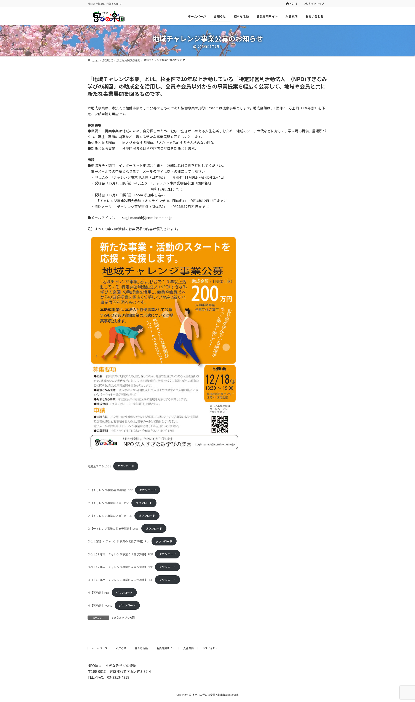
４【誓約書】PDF (99, 592)
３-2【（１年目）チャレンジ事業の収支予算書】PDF (120, 554)
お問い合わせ (210, 648)
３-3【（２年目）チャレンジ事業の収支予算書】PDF (120, 567)
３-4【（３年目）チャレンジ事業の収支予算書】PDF (120, 580)
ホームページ (99, 648)
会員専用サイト (165, 648)
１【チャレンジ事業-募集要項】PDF (110, 490)
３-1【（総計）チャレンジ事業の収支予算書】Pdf (118, 541)
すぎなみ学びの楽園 (123, 617)
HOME (293, 3)
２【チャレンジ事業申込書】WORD (110, 515)
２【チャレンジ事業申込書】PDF (108, 503)
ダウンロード (125, 466)
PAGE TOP (402, 677)
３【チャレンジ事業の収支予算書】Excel (113, 528)
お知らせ (121, 648)
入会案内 (188, 648)
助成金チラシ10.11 (99, 466)
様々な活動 (141, 648)
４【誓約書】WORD (100, 605)
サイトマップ (316, 3)
